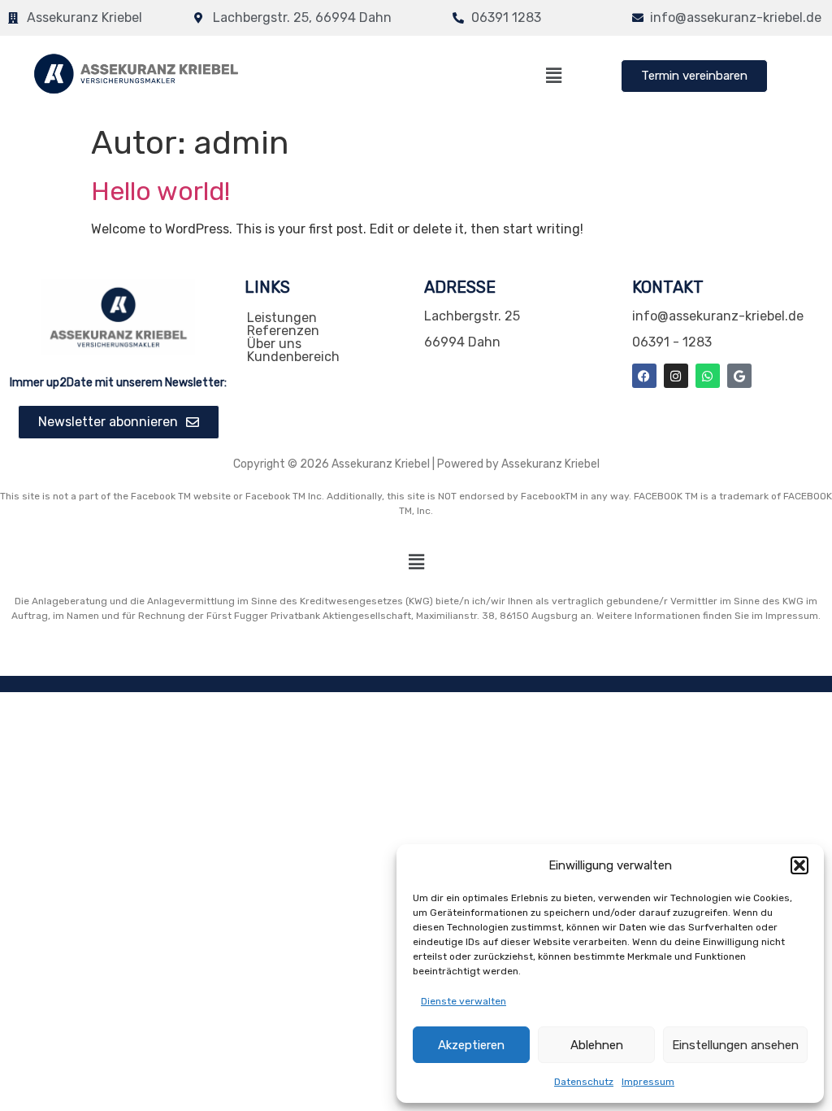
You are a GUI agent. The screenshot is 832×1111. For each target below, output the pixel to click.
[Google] (739, 376)
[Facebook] (644, 376)
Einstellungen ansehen (735, 1045)
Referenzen (283, 331)
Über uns (274, 344)
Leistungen (282, 318)
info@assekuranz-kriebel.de (718, 316)
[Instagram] (676, 376)
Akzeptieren (471, 1045)
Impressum (648, 1081)
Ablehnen (596, 1045)
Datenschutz (583, 1081)
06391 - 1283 (672, 342)
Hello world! (160, 191)
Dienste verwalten (463, 1001)
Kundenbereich (293, 357)
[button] (799, 865)
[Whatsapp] (708, 376)
